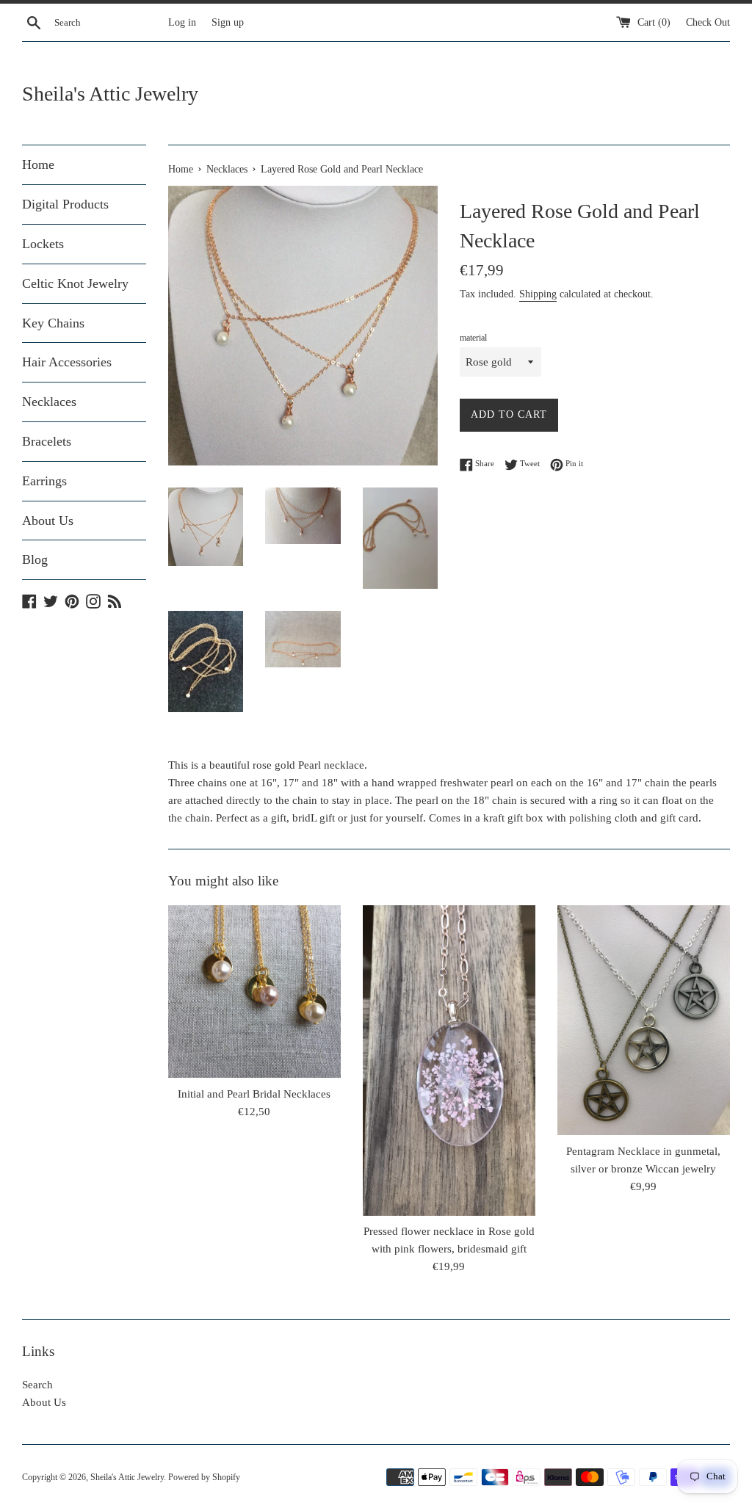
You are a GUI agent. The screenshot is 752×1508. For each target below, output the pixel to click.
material (473, 338)
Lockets (43, 243)
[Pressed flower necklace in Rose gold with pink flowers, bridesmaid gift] (449, 1060)
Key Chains (53, 323)
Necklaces (49, 401)
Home (38, 164)
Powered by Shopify (204, 1477)
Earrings (44, 481)
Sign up (228, 22)
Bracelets (46, 441)
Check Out (708, 22)
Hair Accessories (67, 362)
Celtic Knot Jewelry (75, 283)
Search (37, 1385)
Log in (182, 22)
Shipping (538, 294)
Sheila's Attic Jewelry (110, 93)
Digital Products (65, 204)
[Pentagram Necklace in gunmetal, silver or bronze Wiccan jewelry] (643, 1020)
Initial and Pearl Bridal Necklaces (254, 1094)
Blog (35, 559)
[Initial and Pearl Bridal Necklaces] (254, 991)
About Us (47, 520)
